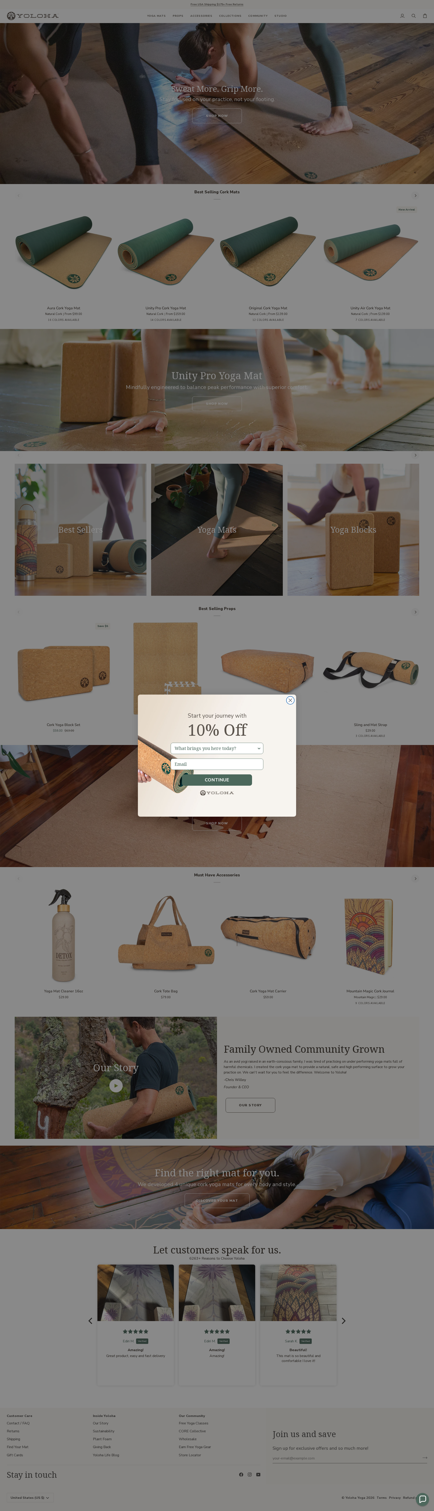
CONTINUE (217, 780)
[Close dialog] (290, 700)
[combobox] (216, 748)
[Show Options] (259, 748)
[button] (422, 1499)
